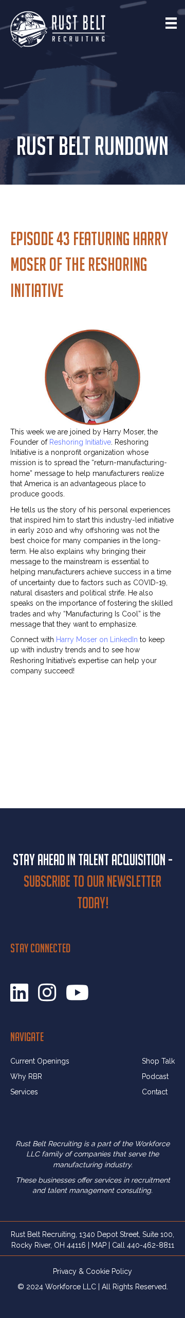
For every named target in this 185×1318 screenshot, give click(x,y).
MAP (98, 1245)
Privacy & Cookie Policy (92, 1271)
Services (24, 1092)
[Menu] (171, 23)
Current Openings (39, 1061)
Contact (155, 1092)
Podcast (155, 1076)
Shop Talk (158, 1061)
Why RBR (26, 1076)
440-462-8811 (150, 1245)
